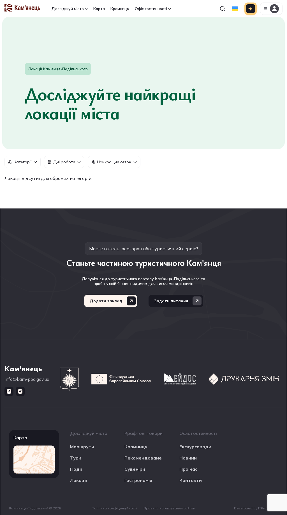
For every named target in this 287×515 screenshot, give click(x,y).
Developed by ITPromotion (256, 508)
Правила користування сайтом (169, 508)
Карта (99, 8)
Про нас (188, 469)
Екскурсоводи (195, 446)
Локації (78, 480)
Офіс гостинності (151, 8)
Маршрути (82, 446)
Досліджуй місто (68, 8)
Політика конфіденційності (114, 508)
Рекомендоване (143, 458)
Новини (188, 458)
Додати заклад (106, 300)
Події (76, 469)
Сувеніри (134, 469)
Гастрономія (138, 480)
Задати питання (171, 300)
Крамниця (119, 8)
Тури (75, 458)
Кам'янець (23, 368)
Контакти (190, 480)
